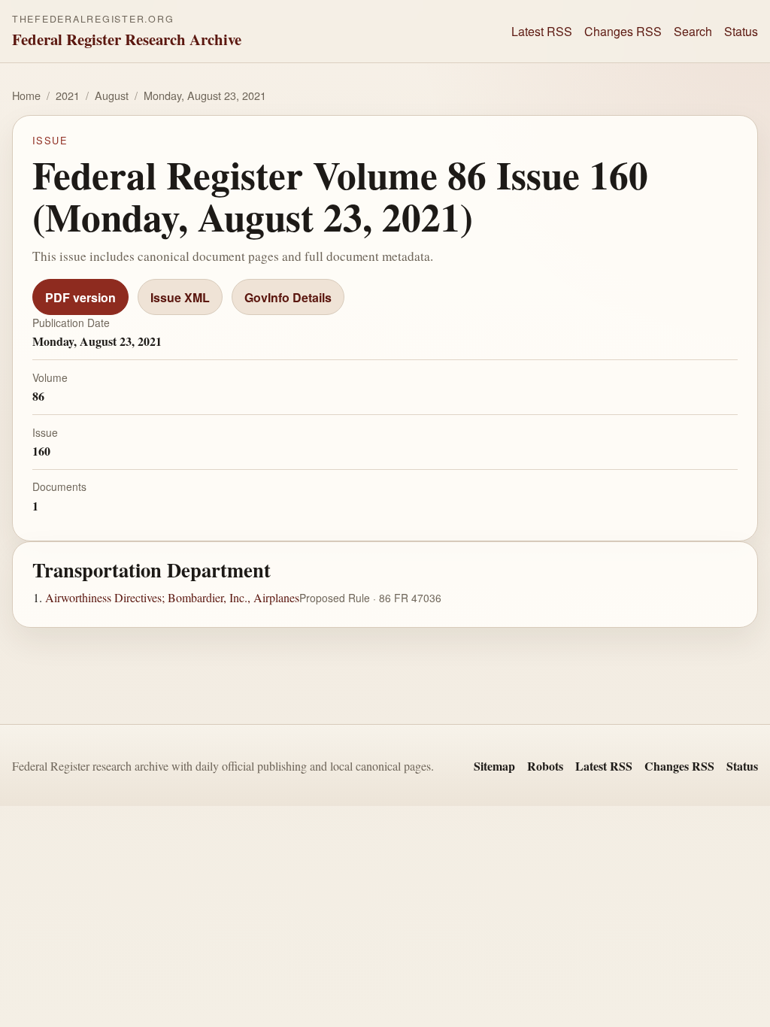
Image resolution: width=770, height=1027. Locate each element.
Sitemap (494, 765)
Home (26, 95)
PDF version (80, 297)
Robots (545, 765)
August (112, 95)
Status (741, 31)
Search (693, 31)
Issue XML (180, 297)
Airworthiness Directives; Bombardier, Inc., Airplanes (172, 597)
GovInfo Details (288, 297)
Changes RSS (623, 31)
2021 (68, 95)
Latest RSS (541, 31)
